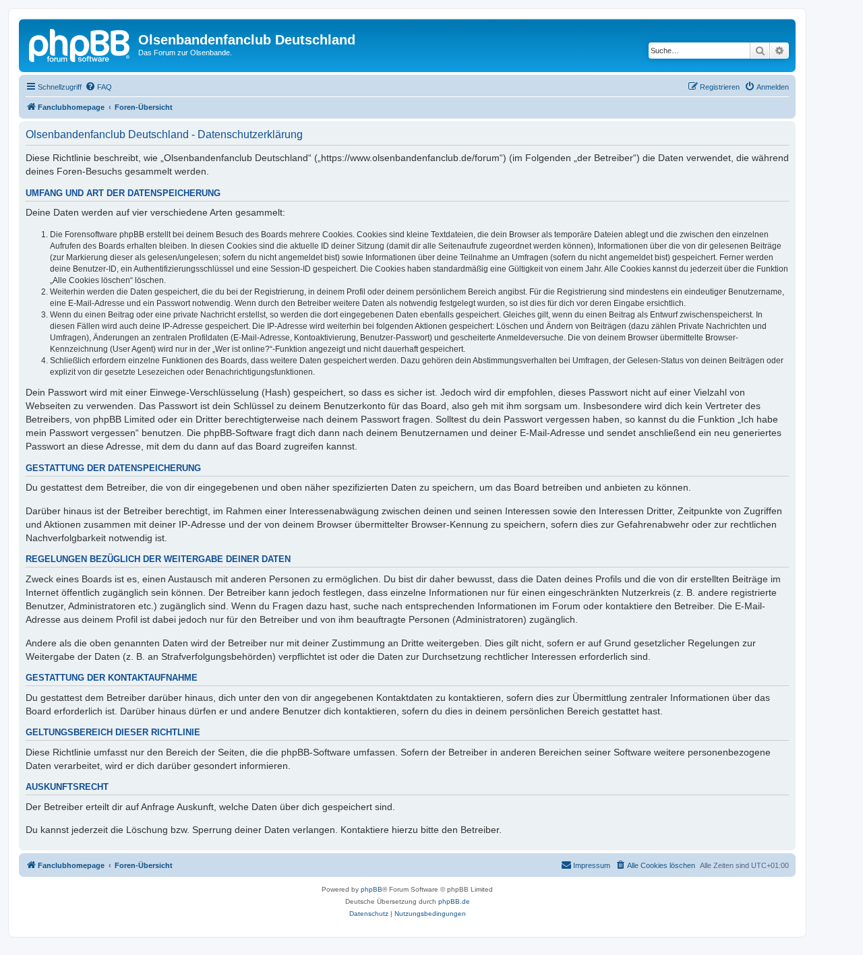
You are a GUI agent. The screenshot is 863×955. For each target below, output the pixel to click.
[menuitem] (98, 87)
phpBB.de (454, 901)
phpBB (371, 889)
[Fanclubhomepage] (80, 43)
